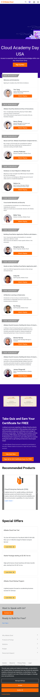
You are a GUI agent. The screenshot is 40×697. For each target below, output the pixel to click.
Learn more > (9, 501)
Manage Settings (20, 680)
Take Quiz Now (11, 454)
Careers (4, 663)
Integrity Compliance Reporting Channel (13, 665)
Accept (20, 685)
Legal (30, 663)
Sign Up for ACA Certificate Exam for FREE (18, 459)
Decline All (20, 690)
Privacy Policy (22, 663)
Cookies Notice (5, 694)
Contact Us (7, 613)
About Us (12, 663)
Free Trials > (5, 623)
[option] (20, 492)
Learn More (9, 547)
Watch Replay (22, 96)
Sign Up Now (20, 65)
